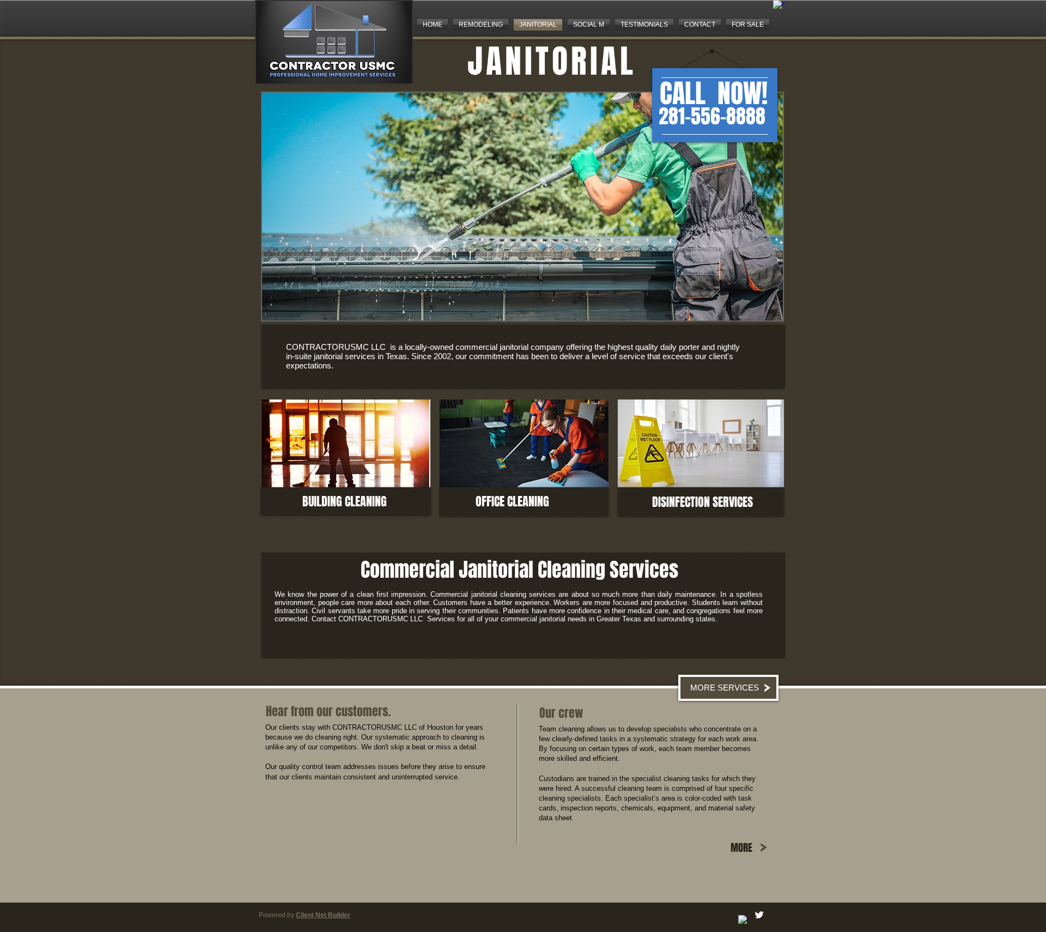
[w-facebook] (778, 5)
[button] (522, 207)
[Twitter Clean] (759, 915)
